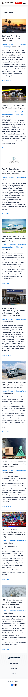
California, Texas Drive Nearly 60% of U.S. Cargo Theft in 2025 (12, 38)
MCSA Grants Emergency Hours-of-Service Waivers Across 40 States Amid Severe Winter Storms (12, 603)
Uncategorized (21, 177)
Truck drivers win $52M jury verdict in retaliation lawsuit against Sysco (14, 238)
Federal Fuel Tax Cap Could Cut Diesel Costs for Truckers (13, 106)
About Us (14, 668)
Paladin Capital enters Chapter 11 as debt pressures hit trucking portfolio (13, 171)
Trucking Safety (7, 114)
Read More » (6, 80)
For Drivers (14, 661)
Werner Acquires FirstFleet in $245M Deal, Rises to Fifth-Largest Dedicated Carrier (14, 385)
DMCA (14, 673)
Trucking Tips (6, 47)
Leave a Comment (8, 44)
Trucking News (21, 44)
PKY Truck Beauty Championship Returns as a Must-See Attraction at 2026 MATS (13, 533)
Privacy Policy (14, 671)
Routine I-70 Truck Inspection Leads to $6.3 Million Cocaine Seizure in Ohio (14, 464)
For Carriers (14, 663)
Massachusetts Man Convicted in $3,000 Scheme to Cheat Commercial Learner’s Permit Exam (13, 312)
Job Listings (14, 666)
